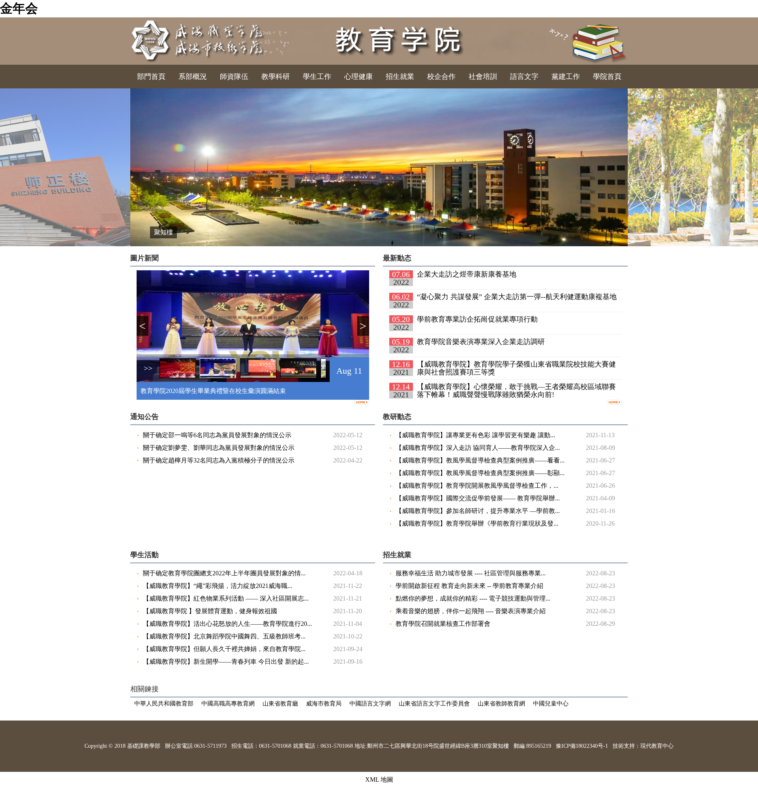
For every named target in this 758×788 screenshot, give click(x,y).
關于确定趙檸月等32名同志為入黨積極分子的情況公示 (219, 460)
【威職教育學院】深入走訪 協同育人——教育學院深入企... (478, 447)
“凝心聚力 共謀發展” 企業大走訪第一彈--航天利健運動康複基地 (517, 297)
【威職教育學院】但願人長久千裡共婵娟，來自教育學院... (224, 649)
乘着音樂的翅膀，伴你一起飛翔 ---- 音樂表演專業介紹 (471, 611)
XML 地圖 (379, 779)
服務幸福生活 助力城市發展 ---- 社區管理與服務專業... (471, 573)
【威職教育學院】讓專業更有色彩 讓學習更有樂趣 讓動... (475, 435)
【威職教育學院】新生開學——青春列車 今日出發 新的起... (226, 661)
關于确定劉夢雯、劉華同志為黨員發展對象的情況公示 (219, 447)
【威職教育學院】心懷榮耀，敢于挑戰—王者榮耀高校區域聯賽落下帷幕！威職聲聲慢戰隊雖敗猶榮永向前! (516, 391)
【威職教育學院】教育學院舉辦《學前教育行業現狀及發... (477, 523)
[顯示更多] (361, 401)
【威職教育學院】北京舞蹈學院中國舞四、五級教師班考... (224, 636)
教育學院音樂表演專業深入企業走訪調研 (481, 342)
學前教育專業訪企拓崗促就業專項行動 (477, 319)
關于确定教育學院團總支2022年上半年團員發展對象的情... (224, 573)
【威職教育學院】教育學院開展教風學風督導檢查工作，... (477, 485)
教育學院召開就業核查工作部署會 (443, 623)
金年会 (19, 8)
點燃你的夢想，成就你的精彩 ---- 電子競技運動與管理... (473, 598)
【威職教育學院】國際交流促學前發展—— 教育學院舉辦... (478, 498)
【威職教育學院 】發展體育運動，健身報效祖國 (210, 611)
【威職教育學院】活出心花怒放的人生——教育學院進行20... (227, 623)
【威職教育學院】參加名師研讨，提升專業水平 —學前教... (478, 510)
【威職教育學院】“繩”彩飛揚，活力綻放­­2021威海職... (217, 585)
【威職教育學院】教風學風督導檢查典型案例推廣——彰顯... (480, 473)
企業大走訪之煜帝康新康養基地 (466, 274)
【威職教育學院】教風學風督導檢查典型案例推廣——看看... (480, 460)
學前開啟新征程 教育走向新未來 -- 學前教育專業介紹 (469, 585)
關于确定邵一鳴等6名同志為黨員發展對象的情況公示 (217, 435)
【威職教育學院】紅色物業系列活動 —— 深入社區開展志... (226, 598)
